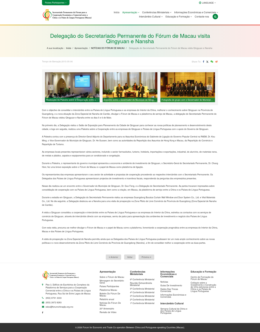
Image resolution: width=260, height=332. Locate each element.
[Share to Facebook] (203, 61)
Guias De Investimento (171, 285)
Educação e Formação (178, 16)
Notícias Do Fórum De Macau (110, 303)
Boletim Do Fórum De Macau (110, 294)
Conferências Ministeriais (156, 12)
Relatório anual (107, 299)
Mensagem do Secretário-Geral (112, 281)
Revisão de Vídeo (108, 312)
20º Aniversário (107, 308)
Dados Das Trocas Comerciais (169, 290)
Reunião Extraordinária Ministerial (141, 284)
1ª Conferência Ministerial (142, 303)
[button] (50, 87)
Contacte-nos (202, 16)
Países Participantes (109, 286)
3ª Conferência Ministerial (142, 295)
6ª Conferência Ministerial (142, 279)
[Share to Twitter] (207, 61)
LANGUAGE (208, 2)
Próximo (146, 257)
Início (116, 12)
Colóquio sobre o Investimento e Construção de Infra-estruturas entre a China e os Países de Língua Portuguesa (203, 287)
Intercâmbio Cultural (150, 16)
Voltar (130, 257)
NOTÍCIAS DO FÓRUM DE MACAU (108, 48)
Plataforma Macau (108, 289)
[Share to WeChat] (212, 61)
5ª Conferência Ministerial (142, 288)
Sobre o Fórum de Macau (112, 276)
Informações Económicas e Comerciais (195, 12)
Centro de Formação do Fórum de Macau (202, 278)
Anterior (114, 257)
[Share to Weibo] (216, 61)
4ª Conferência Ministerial (142, 292)
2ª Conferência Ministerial (142, 299)
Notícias (164, 281)
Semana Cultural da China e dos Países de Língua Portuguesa (173, 310)
